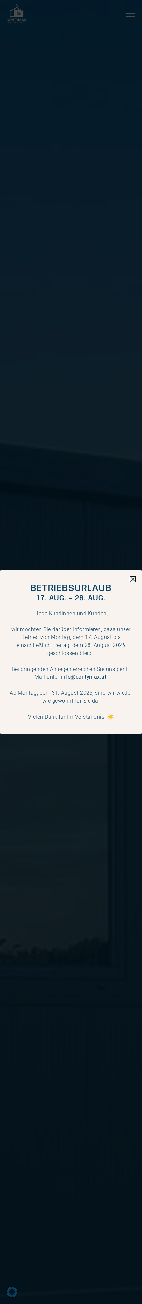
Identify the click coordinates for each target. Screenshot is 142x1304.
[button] (12, 1292)
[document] (71, 652)
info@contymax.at (83, 677)
